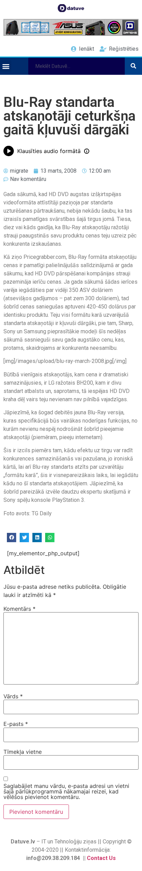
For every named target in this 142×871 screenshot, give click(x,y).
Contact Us (101, 858)
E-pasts (15, 724)
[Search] (133, 66)
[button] (5, 66)
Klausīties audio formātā (49, 151)
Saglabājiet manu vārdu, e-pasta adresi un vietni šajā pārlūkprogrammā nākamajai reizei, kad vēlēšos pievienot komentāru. (66, 791)
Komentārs (19, 608)
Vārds (13, 696)
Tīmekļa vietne (22, 751)
